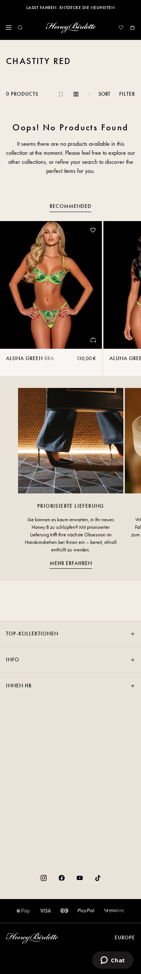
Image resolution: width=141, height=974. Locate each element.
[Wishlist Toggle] (93, 230)
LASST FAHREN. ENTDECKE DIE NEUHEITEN (70, 7)
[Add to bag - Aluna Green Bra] (93, 340)
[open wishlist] (121, 27)
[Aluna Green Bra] (51, 285)
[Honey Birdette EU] (71, 27)
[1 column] (60, 94)
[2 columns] (75, 94)
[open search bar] (20, 27)
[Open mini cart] (132, 27)
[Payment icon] (114, 911)
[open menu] (8, 27)
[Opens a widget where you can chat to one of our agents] (112, 960)
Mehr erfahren (71, 563)
